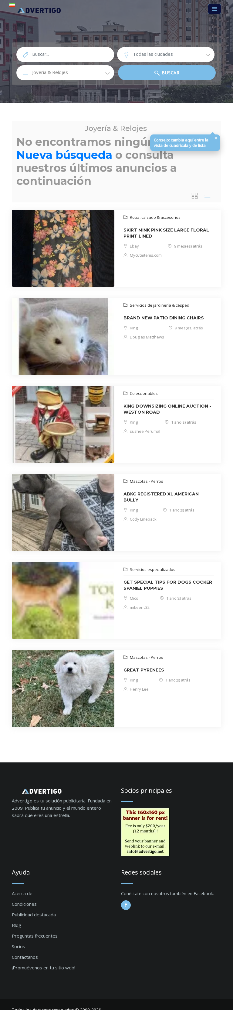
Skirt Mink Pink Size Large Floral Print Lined (166, 233)
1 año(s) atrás (183, 422)
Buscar (170, 72)
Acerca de (22, 893)
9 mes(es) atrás (187, 246)
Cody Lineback (143, 519)
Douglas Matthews (146, 337)
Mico (133, 598)
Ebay (134, 246)
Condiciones (24, 904)
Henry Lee (139, 689)
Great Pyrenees (143, 670)
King (133, 328)
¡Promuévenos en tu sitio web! (43, 968)
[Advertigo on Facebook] (126, 905)
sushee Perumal (144, 431)
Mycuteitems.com (145, 255)
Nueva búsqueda (64, 155)
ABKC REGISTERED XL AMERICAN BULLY (161, 497)
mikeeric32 (139, 607)
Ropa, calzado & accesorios (155, 217)
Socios (18, 946)
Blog (16, 925)
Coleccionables (143, 393)
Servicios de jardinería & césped (159, 305)
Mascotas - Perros (146, 481)
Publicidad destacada (34, 915)
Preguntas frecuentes (35, 936)
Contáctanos (25, 957)
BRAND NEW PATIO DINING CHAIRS (163, 318)
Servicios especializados (152, 569)
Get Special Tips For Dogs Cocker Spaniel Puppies (167, 585)
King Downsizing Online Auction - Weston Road (167, 409)
